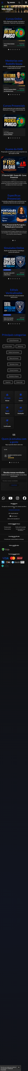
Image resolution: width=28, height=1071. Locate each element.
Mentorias (20, 346)
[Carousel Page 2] (11, 49)
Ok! (19, 1067)
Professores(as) (7, 527)
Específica (8, 382)
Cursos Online (8, 346)
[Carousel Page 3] (13, 49)
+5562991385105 (14, 513)
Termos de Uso (7, 529)
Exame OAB (19, 382)
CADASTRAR (14, 485)
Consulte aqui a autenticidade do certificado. (14, 539)
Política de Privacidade (20, 527)
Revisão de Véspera (14, 376)
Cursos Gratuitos (14, 370)
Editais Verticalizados (14, 352)
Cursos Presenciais (14, 340)
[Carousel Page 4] (15, 49)
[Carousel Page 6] (19, 49)
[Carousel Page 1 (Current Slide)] (9, 49)
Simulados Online (14, 364)
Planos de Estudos (14, 358)
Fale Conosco (14, 516)
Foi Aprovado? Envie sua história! (20, 529)
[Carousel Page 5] (17, 49)
